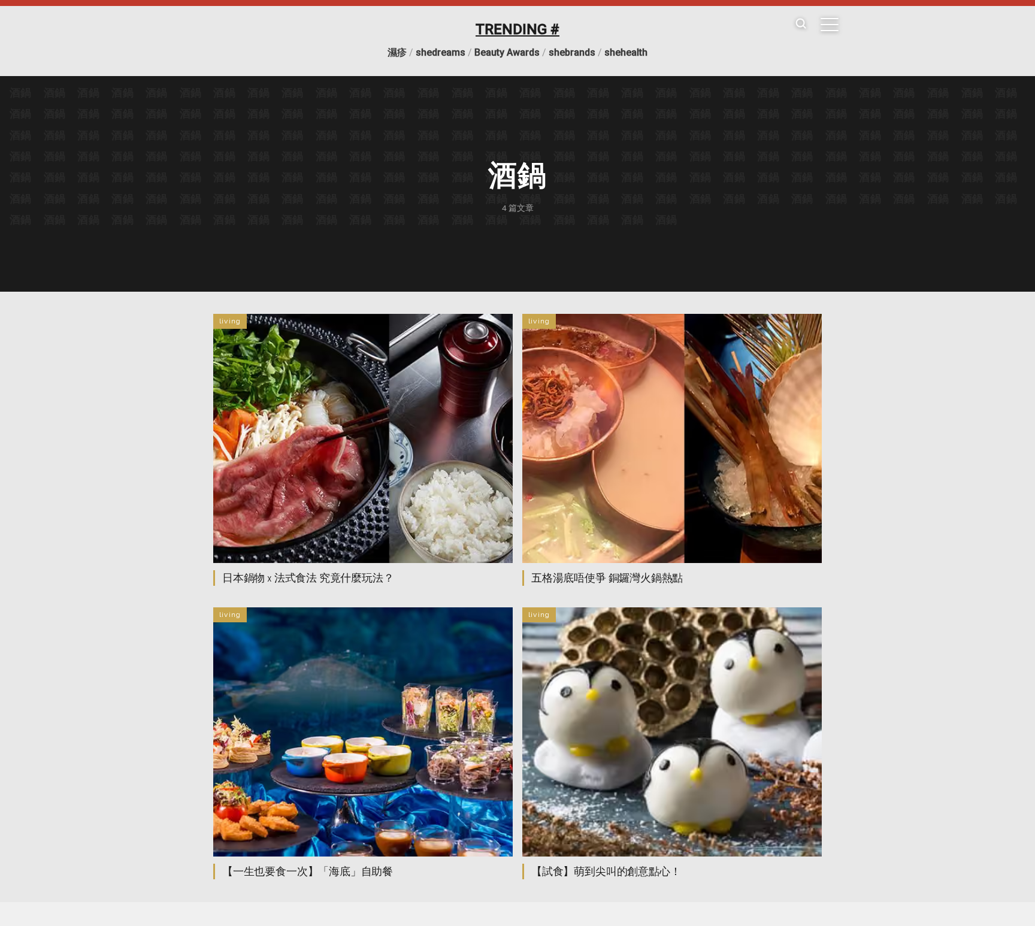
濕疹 (397, 52)
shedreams (440, 52)
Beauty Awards (507, 52)
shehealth (625, 52)
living (230, 321)
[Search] (801, 24)
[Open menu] (830, 24)
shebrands (572, 52)
